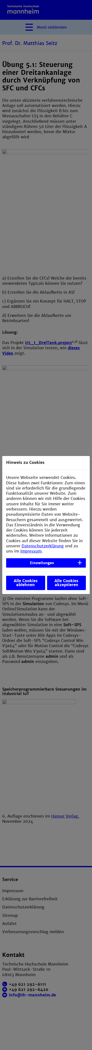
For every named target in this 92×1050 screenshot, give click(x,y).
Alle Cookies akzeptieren (66, 582)
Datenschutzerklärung (43, 546)
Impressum (30, 551)
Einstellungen (42, 563)
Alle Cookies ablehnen (26, 582)
